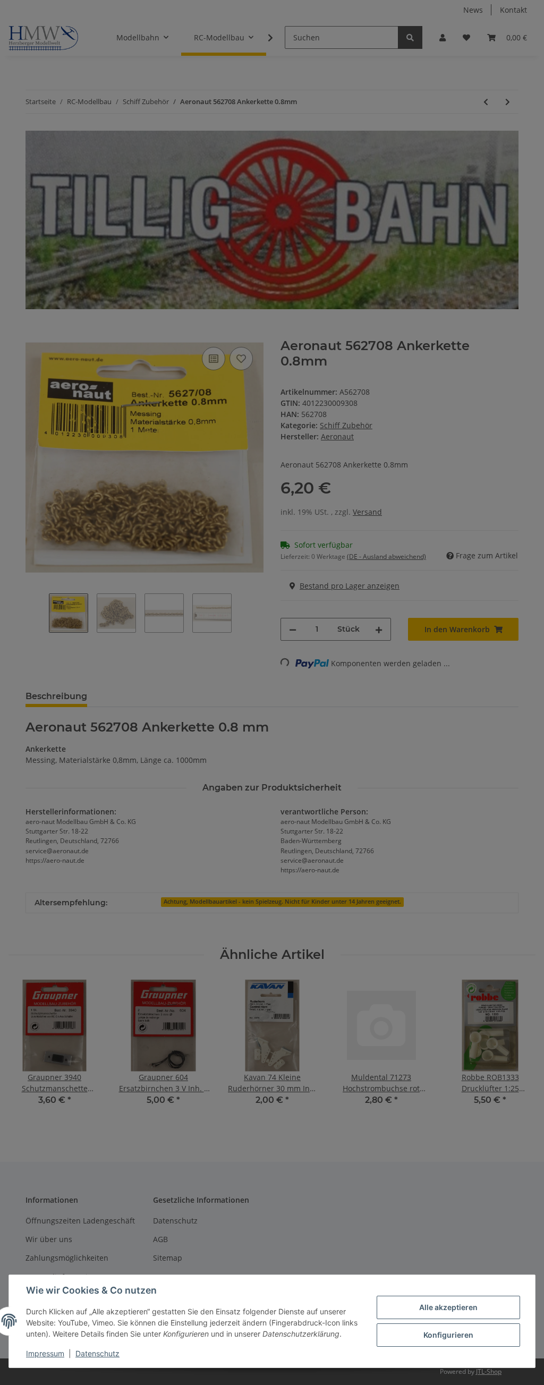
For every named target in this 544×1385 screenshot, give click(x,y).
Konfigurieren (448, 1334)
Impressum (45, 1353)
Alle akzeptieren (448, 1307)
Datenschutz (97, 1353)
